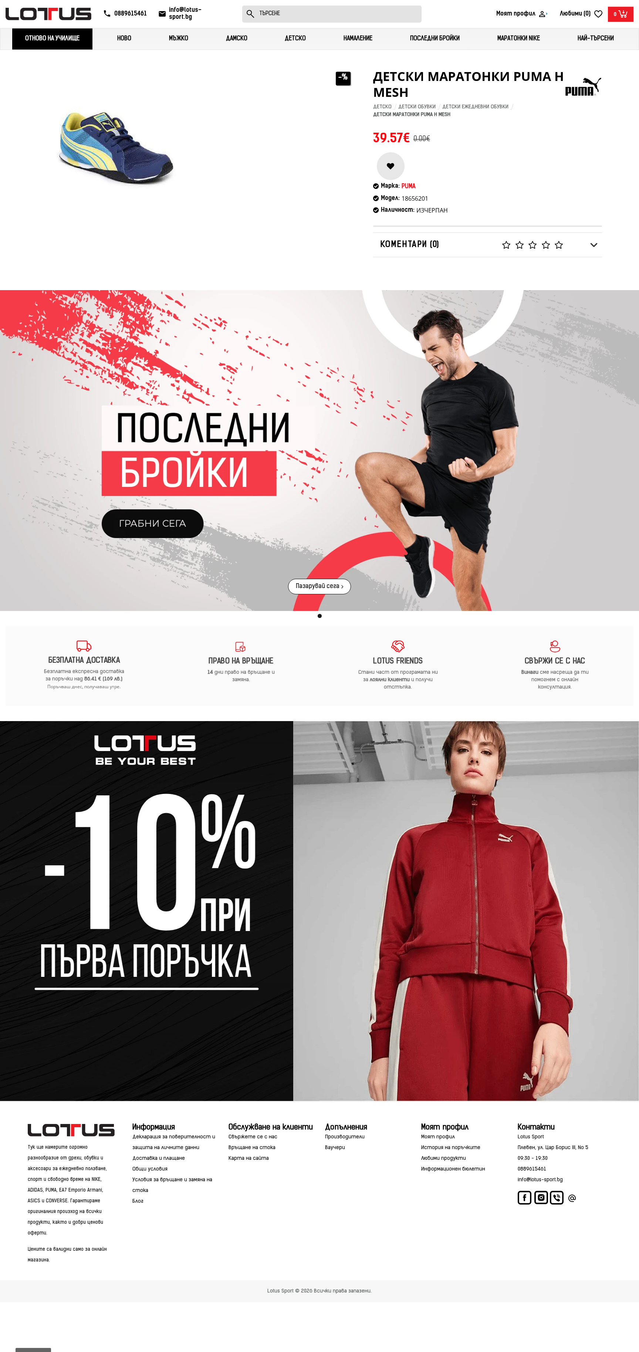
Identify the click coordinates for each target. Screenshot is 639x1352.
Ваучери (335, 1148)
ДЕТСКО (382, 107)
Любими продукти (443, 1158)
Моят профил (438, 1137)
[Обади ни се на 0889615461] (557, 1199)
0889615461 (532, 1169)
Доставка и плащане (158, 1158)
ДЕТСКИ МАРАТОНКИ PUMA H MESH (411, 115)
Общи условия (150, 1169)
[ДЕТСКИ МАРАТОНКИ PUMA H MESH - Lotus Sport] (116, 145)
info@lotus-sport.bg (540, 1180)
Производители (345, 1137)
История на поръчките (450, 1148)
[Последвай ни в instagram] (541, 1199)
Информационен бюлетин (453, 1169)
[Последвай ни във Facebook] (525, 1199)
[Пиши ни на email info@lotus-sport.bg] (572, 1199)
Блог (137, 1201)
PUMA (408, 187)
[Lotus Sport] (72, 1130)
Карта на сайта (249, 1158)
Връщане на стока (252, 1148)
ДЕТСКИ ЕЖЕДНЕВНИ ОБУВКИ (475, 107)
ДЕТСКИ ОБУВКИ (417, 107)
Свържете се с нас (253, 1137)
